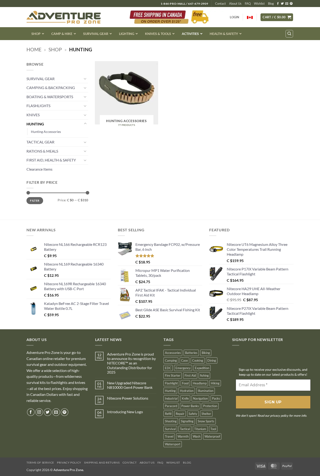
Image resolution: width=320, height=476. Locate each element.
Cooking (197, 360)
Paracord (171, 406)
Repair (180, 414)
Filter (34, 200)
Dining (211, 360)
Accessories (173, 353)
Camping (171, 360)
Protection (210, 406)
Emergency (183, 368)
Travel (169, 436)
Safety (193, 414)
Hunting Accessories (46, 132)
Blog (271, 3)
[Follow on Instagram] (39, 412)
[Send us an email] (286, 3)
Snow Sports (206, 421)
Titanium (200, 429)
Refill (168, 414)
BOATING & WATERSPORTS (49, 96)
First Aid (190, 375)
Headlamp (200, 383)
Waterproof (212, 436)
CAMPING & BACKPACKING (50, 87)
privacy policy (279, 415)
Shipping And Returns (101, 462)
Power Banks (190, 406)
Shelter (206, 414)
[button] (276, 17)
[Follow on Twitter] (282, 3)
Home (33, 49)
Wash (196, 436)
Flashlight (171, 383)
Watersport (172, 444)
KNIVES (33, 114)
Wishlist (259, 3)
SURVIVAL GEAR (40, 78)
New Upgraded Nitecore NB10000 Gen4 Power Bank (130, 385)
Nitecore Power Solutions (127, 398)
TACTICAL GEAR (40, 142)
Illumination (205, 391)
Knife (185, 398)
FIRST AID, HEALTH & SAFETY (51, 160)
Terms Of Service (40, 462)
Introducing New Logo (125, 411)
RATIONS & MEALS (42, 151)
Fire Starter (172, 375)
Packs (216, 398)
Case (184, 360)
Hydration (186, 391)
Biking (206, 353)
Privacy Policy (69, 462)
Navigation (200, 398)
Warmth (183, 436)
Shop (55, 49)
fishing (204, 375)
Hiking (215, 383)
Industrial (171, 398)
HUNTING (35, 124)
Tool (213, 429)
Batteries (191, 353)
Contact (220, 3)
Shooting (171, 421)
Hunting (170, 391)
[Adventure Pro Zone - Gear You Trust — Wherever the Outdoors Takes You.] (63, 17)
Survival (170, 429)
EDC (168, 368)
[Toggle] (85, 78)
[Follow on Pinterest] (291, 3)
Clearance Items (39, 169)
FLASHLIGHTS (38, 105)
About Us (235, 3)
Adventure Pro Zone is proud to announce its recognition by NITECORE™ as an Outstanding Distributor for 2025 (131, 363)
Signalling (187, 421)
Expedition (202, 368)
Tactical (185, 429)
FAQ (248, 3)
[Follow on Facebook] (277, 3)
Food (185, 383)
